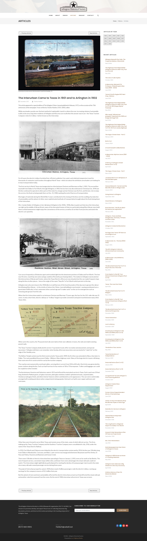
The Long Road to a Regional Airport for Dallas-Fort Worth (114, 424)
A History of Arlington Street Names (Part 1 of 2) (114, 163)
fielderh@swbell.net (64, 527)
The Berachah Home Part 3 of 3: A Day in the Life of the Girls (115, 266)
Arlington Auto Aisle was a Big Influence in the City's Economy (115, 464)
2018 (118, 38)
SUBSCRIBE (122, 510)
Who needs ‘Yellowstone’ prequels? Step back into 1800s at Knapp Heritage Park (115, 116)
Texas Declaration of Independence (112, 355)
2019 (114, 38)
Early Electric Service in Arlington (115, 409)
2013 (118, 41)
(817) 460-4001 (25, 527)
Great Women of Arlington (113, 201)
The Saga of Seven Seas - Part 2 (115, 134)
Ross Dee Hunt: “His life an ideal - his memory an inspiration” (115, 208)
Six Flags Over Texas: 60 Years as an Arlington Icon (115, 233)
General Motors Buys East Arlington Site (113, 416)
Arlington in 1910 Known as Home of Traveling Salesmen (115, 456)
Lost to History (110, 324)
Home (114, 21)
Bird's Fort (108, 141)
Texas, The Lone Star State (113, 284)
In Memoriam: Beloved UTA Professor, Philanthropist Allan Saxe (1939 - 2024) (114, 86)
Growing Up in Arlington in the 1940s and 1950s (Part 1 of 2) (114, 340)
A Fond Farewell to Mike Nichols (115, 148)
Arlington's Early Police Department (112, 385)
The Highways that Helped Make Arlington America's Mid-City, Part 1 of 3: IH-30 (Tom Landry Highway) (116, 126)
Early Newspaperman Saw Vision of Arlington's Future (115, 448)
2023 (118, 35)
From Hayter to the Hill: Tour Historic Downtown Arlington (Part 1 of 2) (116, 301)
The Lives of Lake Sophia (112, 78)
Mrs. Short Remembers (112, 441)
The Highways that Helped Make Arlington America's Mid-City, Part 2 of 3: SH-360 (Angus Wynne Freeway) (116, 105)
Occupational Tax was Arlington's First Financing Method (116, 376)
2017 (122, 38)
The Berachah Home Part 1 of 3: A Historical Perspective (115, 310)
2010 (109, 44)
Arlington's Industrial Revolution (115, 226)
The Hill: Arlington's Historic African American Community (114, 250)
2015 (109, 41)
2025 (109, 35)
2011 (105, 44)
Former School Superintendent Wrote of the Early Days (115, 393)
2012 (122, 41)
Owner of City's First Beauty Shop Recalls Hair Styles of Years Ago (115, 401)
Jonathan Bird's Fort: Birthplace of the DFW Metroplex (116, 178)
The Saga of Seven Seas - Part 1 (115, 171)
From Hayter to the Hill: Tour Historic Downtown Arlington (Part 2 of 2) (116, 276)
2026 (105, 35)
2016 (105, 41)
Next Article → (94, 33)
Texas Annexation (111, 317)
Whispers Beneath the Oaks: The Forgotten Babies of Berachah (115, 60)
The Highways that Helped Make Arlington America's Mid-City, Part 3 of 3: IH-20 (116, 69)
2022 (122, 35)
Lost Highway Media (77, 538)
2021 (105, 38)
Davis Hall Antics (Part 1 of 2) (114, 369)
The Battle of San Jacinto (113, 347)
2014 (114, 41)
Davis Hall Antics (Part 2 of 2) (114, 362)
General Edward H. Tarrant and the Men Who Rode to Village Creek (116, 187)
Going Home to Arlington (113, 194)
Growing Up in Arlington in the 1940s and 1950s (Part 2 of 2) (114, 331)
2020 (109, 38)
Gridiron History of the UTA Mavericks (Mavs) (113, 473)
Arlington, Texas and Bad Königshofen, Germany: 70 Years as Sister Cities (115, 217)
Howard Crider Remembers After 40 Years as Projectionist (115, 433)
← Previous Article (25, 33)
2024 (114, 35)
